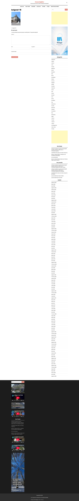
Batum (52, 70)
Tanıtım (52, 118)
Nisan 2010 (53, 370)
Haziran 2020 (53, 266)
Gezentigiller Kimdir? (55, 6)
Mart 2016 (53, 319)
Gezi (52, 91)
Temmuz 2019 (53, 276)
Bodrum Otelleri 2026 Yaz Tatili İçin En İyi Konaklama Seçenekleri (58, 155)
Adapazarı (53, 59)
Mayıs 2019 (53, 280)
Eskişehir (52, 82)
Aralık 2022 (53, 221)
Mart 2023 (53, 219)
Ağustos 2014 (53, 337)
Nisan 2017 (53, 301)
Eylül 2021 (53, 248)
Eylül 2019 (53, 273)
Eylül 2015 (53, 330)
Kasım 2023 (53, 210)
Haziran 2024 (53, 202)
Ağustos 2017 (53, 298)
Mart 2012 (53, 354)
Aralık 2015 (53, 324)
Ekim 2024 (53, 196)
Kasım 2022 (53, 223)
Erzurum (52, 80)
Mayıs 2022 (53, 234)
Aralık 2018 (53, 285)
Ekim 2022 (53, 225)
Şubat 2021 (53, 258)
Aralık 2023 (53, 209)
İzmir (52, 96)
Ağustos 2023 (53, 214)
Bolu (52, 73)
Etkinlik (52, 84)
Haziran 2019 (53, 278)
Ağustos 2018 (53, 290)
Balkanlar (39, 6)
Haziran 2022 (53, 232)
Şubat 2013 (53, 349)
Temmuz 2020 (54, 264)
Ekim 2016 (53, 312)
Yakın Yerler (27, 6)
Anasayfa (22, 6)
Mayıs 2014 (53, 338)
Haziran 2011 (53, 360)
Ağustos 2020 (53, 262)
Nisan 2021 (53, 255)
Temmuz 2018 (53, 292)
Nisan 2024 (53, 203)
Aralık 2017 (53, 296)
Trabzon (52, 121)
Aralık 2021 (53, 242)
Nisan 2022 (53, 235)
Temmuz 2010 (53, 367)
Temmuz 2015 (53, 333)
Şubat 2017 (53, 305)
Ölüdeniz (52, 109)
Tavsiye (52, 120)
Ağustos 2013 (53, 342)
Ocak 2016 (53, 322)
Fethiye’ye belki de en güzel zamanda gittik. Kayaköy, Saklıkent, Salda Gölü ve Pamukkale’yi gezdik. (59, 149)
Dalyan (52, 79)
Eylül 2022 (53, 226)
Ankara (52, 63)
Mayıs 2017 (53, 299)
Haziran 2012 (53, 353)
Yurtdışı (52, 128)
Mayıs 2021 (53, 253)
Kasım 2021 (53, 244)
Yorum (12, 34)
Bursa (52, 75)
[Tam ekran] (23, 400)
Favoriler (53, 86)
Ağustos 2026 (53, 182)
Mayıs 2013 (53, 347)
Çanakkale (53, 77)
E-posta (33, 46)
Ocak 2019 (53, 283)
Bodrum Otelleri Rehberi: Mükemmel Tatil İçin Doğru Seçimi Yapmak (17, 434)
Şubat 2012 (53, 356)
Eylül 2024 (53, 198)
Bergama (53, 72)
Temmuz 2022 (53, 230)
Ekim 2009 (53, 374)
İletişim (48, 6)
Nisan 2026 (53, 184)
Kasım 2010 (53, 363)
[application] (17, 397)
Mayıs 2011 (53, 361)
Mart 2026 (53, 186)
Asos (52, 64)
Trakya (52, 123)
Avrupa (52, 66)
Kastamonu (53, 104)
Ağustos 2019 (53, 274)
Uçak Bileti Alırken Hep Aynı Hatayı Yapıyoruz (59, 152)
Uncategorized (54, 125)
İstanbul (43, 6)
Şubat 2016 (53, 321)
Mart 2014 (53, 340)
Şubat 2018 (53, 294)
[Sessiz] (21, 400)
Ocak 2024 (53, 207)
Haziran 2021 (53, 251)
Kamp (52, 98)
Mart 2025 (53, 193)
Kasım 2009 (53, 372)
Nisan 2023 (53, 218)
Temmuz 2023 (53, 216)
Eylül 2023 (53, 212)
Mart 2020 (53, 267)
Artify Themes (40, 499)
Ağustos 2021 (53, 250)
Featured (53, 88)
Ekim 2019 (53, 271)
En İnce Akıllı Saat (54, 157)
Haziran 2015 (53, 335)
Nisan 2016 (53, 317)
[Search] (67, 2)
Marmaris (53, 107)
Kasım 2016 (53, 310)
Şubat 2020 (53, 269)
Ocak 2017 (53, 306)
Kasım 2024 (53, 194)
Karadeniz (33, 6)
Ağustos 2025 (53, 187)
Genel (52, 89)
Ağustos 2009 (53, 376)
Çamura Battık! (54, 175)
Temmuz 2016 (53, 314)
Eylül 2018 (53, 289)
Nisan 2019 (53, 282)
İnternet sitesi (13, 51)
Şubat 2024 (53, 205)
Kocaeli (52, 105)
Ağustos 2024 (53, 200)
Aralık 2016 (53, 308)
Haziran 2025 (53, 189)
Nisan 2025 (53, 191)
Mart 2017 (53, 303)
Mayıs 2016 (53, 315)
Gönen (52, 93)
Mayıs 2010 (53, 369)
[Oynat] (12, 400)
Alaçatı (52, 61)
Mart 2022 (53, 237)
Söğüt (52, 116)
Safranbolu (53, 114)
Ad (12, 46)
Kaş (52, 102)
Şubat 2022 (53, 239)
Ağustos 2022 (53, 228)
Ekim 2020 (53, 260)
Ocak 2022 (53, 241)
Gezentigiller (39, 2)
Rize (52, 112)
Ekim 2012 (53, 351)
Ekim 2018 (53, 287)
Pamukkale (53, 111)
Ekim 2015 (53, 328)
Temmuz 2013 (53, 344)
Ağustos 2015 (53, 331)
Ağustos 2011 (53, 358)
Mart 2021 (53, 257)
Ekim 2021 (53, 246)
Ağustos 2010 (53, 365)
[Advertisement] (59, 18)
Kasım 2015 (53, 326)
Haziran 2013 (53, 345)
